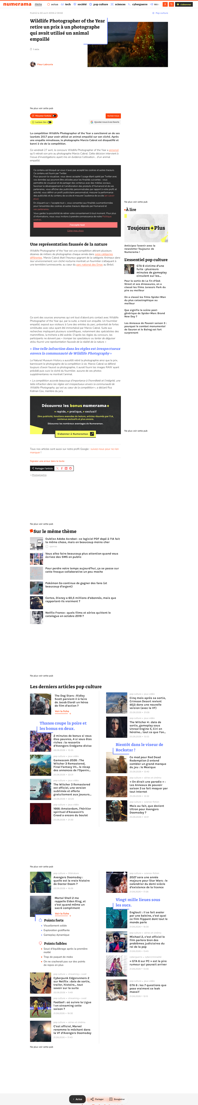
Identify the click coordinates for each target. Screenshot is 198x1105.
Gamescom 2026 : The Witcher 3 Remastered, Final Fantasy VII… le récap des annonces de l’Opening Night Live (71, 765)
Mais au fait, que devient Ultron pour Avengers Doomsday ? (147, 809)
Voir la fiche (62, 711)
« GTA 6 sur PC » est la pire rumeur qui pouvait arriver (148, 962)
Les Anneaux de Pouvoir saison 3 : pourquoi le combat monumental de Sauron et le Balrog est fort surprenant (145, 328)
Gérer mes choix (75, 230)
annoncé (114, 150)
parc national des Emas (89, 264)
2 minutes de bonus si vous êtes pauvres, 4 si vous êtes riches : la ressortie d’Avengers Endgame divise (72, 740)
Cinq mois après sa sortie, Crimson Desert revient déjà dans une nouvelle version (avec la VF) (148, 703)
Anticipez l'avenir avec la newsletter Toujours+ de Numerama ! (139, 249)
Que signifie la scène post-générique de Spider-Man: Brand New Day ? (144, 313)
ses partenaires (41, 209)
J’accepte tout (77, 225)
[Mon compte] (165, 4)
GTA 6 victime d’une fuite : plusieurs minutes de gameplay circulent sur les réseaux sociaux (152, 270)
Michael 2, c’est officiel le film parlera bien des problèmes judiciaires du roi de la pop (147, 941)
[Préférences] (171, 4)
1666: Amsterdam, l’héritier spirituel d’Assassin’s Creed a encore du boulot (72, 812)
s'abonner (185, 4)
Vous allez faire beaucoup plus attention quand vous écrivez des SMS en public (81, 555)
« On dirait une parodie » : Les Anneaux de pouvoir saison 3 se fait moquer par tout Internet (149, 786)
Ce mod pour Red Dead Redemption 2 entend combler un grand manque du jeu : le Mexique (148, 762)
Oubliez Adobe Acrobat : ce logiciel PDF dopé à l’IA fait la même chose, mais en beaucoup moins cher (82, 540)
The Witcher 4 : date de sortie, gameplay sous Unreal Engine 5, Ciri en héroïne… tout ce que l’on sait (147, 727)
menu (38, 4)
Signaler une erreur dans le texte (47, 461)
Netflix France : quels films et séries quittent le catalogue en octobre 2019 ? (78, 614)
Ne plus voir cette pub (41, 108)
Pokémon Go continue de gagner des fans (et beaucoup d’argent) (76, 584)
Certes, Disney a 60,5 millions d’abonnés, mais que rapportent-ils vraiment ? (80, 599)
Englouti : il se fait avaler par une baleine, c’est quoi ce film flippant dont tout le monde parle (149, 917)
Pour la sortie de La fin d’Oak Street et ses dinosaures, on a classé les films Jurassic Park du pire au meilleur (145, 285)
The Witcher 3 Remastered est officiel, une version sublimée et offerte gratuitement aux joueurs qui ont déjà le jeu (71, 789)
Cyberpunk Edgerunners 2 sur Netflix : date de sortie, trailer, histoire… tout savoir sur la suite (71, 983)
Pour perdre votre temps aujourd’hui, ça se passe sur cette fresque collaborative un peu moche (82, 570)
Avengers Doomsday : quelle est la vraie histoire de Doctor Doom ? (71, 881)
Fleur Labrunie (45, 64)
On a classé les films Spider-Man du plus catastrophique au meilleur (145, 300)
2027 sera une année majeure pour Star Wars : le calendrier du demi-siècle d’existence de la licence (149, 882)
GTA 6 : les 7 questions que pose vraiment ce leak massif (148, 988)
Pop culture (162, 13)
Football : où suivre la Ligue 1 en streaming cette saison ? (72, 1006)
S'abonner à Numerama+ (72, 433)
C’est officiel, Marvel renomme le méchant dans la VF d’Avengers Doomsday (72, 1030)
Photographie (39, 475)
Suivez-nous (113, 116)
